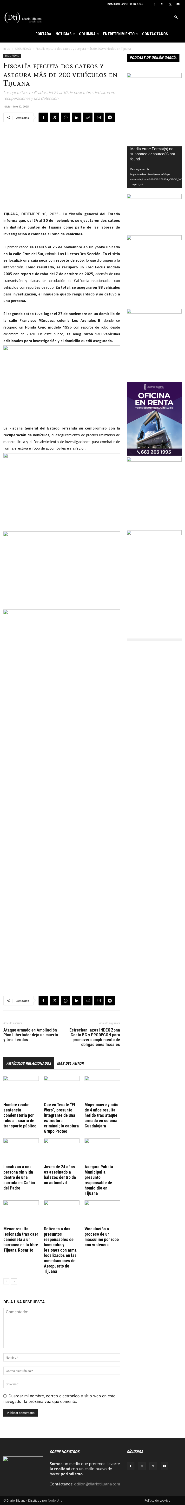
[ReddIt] (87, 117)
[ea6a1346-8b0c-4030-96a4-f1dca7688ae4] (154, 533)
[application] (154, 167)
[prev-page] (6, 1281)
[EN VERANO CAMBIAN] (154, 238)
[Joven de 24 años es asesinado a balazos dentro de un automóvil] (61, 1150)
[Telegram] (110, 117)
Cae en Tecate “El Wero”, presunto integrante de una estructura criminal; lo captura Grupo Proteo (61, 1118)
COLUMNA (87, 34)
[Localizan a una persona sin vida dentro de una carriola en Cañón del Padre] (21, 1150)
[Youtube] (178, 4)
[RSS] (162, 4)
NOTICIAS (64, 34)
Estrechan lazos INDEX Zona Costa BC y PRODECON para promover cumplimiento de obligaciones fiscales (94, 1037)
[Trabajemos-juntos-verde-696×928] (154, 312)
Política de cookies (157, 1500)
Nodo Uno (55, 1500)
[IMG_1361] (154, 460)
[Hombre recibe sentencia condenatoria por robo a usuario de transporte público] (21, 1088)
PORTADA (43, 34)
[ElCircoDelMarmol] (154, 197)
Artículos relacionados (28, 1063)
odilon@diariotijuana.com (97, 1484)
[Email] (99, 117)
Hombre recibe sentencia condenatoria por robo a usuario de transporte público (19, 1115)
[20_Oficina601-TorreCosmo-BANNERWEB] (154, 454)
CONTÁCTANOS (155, 34)
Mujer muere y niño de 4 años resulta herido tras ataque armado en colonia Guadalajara (101, 1115)
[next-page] (14, 1281)
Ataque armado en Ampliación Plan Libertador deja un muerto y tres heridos (30, 1035)
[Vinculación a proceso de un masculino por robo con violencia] (102, 1212)
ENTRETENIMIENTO (119, 34)
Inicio (7, 49)
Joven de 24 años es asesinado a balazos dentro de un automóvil (60, 1174)
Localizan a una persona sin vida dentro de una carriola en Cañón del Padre (19, 1177)
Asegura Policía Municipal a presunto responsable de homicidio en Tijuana (99, 1180)
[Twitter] (170, 4)
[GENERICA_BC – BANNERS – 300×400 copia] (154, 76)
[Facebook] (154, 4)
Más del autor (70, 1063)
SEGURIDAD (23, 49)
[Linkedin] (76, 117)
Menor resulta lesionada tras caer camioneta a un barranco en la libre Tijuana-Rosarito (20, 1239)
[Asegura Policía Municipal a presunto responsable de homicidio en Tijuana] (102, 1150)
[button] (176, 17)
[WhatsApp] (65, 117)
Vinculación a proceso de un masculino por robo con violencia (102, 1236)
